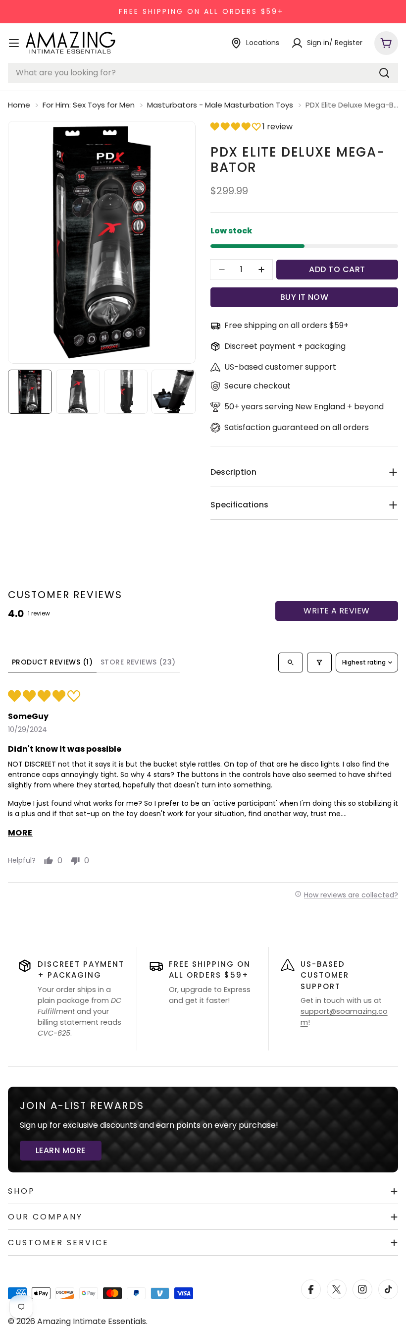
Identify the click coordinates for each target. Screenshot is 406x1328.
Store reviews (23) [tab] (138, 662)
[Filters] (319, 662)
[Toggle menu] (14, 43)
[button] (236, 126)
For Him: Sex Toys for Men (89, 105)
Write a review (337, 610)
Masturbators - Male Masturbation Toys (220, 105)
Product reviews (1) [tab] (52, 662)
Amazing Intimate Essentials (91, 1321)
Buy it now (304, 297)
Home (19, 105)
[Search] (384, 73)
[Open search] (290, 662)
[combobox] (203, 73)
